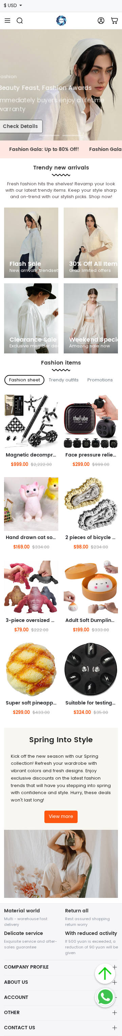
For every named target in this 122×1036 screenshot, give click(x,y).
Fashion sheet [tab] (24, 380)
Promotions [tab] (100, 380)
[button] (49, 135)
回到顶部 (105, 974)
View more (61, 816)
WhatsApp (105, 997)
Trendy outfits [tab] (64, 380)
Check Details (24, 106)
